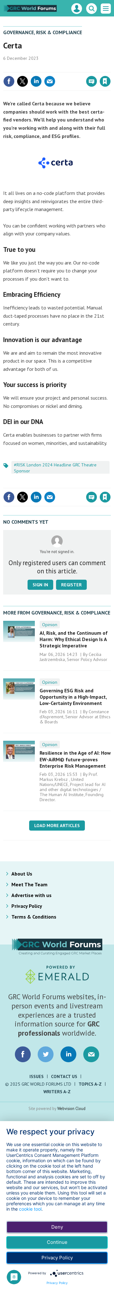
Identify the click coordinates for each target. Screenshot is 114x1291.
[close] (110, 68)
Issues (36, 1076)
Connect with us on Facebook (23, 1054)
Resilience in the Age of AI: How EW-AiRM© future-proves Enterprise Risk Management (75, 759)
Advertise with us (31, 895)
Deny (57, 1227)
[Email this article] (49, 81)
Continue (57, 1242)
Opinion (49, 624)
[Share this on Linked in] (36, 81)
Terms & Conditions (33, 917)
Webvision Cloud (71, 1108)
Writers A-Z (57, 1092)
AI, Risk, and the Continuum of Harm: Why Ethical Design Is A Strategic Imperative (74, 639)
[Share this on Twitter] (22, 81)
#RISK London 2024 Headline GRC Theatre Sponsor (55, 467)
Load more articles (57, 825)
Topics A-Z (90, 1084)
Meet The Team (29, 884)
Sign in (30, 68)
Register (71, 585)
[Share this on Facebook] (9, 81)
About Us (21, 873)
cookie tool (30, 1209)
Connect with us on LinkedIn (68, 1054)
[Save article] (105, 81)
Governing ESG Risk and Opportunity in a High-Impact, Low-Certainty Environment (73, 697)
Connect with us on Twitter (45, 1054)
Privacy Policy (26, 906)
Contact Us (64, 1076)
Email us (91, 1054)
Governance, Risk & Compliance (42, 32)
